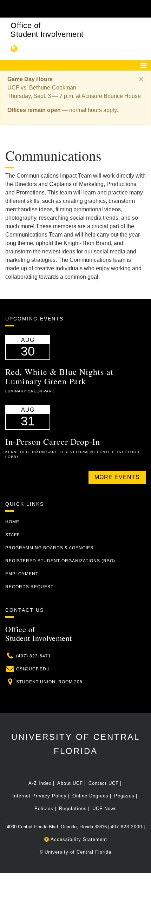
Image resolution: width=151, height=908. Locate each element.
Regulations (73, 808)
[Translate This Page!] (14, 48)
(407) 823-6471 (33, 656)
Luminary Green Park (29, 391)
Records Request (29, 586)
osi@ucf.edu (33, 669)
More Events (117, 477)
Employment (21, 573)
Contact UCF (103, 783)
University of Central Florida (78, 852)
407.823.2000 (126, 826)
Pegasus (124, 795)
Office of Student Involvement (47, 30)
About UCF (70, 783)
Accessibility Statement (78, 839)
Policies (43, 808)
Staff (12, 534)
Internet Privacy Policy (39, 795)
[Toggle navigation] (143, 65)
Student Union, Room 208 (49, 682)
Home (12, 521)
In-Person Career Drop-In (52, 441)
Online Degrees (90, 795)
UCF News (104, 808)
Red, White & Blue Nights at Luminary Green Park (59, 376)
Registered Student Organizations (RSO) (60, 560)
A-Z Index (40, 783)
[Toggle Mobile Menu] (144, 8)
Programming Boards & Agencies (49, 547)
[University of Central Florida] (53, 8)
